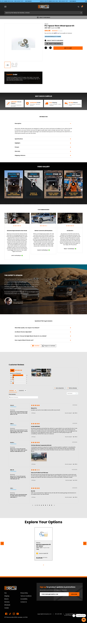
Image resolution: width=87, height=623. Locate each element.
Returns (6, 599)
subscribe (74, 594)
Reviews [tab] (11, 390)
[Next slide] (84, 543)
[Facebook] (6, 614)
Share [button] (34, 413)
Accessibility (23, 599)
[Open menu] (6, 6)
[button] (74, 413)
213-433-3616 (58, 614)
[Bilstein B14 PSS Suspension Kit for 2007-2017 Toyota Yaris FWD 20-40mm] (43, 533)
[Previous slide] (2, 543)
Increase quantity (50, 48)
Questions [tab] (21, 390)
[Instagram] (14, 614)
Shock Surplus (77, 614)
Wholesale (7, 605)
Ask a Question (60, 388)
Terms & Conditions (25, 596)
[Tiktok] (10, 614)
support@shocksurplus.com (44, 614)
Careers (6, 608)
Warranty (7, 602)
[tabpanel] (43, 544)
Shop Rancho (28, 1)
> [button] (54, 505)
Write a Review (73, 388)
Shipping (6, 596)
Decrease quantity (46, 48)
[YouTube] (18, 614)
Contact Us (23, 602)
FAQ (5, 593)
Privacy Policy (24, 593)
